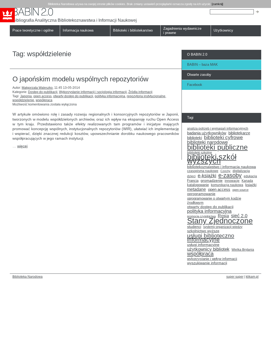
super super (234, 276)
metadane (196, 189)
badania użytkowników (206, 133)
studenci (194, 227)
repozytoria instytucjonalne (146, 96)
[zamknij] (217, 4)
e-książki (207, 176)
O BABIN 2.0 (197, 54)
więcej (22, 146)
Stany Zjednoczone (220, 221)
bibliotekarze (239, 133)
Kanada (247, 181)
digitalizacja (241, 171)
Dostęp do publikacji (42, 92)
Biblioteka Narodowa (27, 276)
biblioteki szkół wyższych (211, 159)
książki (250, 185)
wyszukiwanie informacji (207, 263)
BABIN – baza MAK (202, 65)
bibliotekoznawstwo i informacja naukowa (221, 167)
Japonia (26, 96)
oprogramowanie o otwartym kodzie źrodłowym (214, 200)
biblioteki (194, 138)
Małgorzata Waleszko (37, 88)
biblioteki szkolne (199, 152)
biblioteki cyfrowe (223, 137)
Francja (192, 181)
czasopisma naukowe (202, 171)
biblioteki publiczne (217, 147)
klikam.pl (252, 276)
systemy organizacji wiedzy (222, 226)
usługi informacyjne (203, 245)
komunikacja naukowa (227, 185)
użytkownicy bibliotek (208, 249)
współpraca (44, 100)
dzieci (191, 176)
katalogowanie (198, 185)
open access (42, 96)
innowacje (232, 180)
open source (240, 189)
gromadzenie (212, 181)
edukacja (250, 176)
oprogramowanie (201, 194)
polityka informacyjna (110, 96)
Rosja (223, 216)
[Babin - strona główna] (74, 12)
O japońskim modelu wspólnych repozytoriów (80, 79)
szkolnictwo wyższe (203, 231)
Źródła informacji (140, 92)
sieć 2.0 (239, 216)
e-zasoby (230, 175)
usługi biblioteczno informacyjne (210, 237)
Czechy (225, 171)
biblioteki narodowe (207, 142)
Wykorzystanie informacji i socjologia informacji (93, 92)
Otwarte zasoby (199, 75)
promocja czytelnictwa (201, 216)
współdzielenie (23, 100)
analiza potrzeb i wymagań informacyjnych (217, 128)
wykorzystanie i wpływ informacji (212, 259)
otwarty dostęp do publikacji (73, 96)
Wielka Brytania (243, 249)
